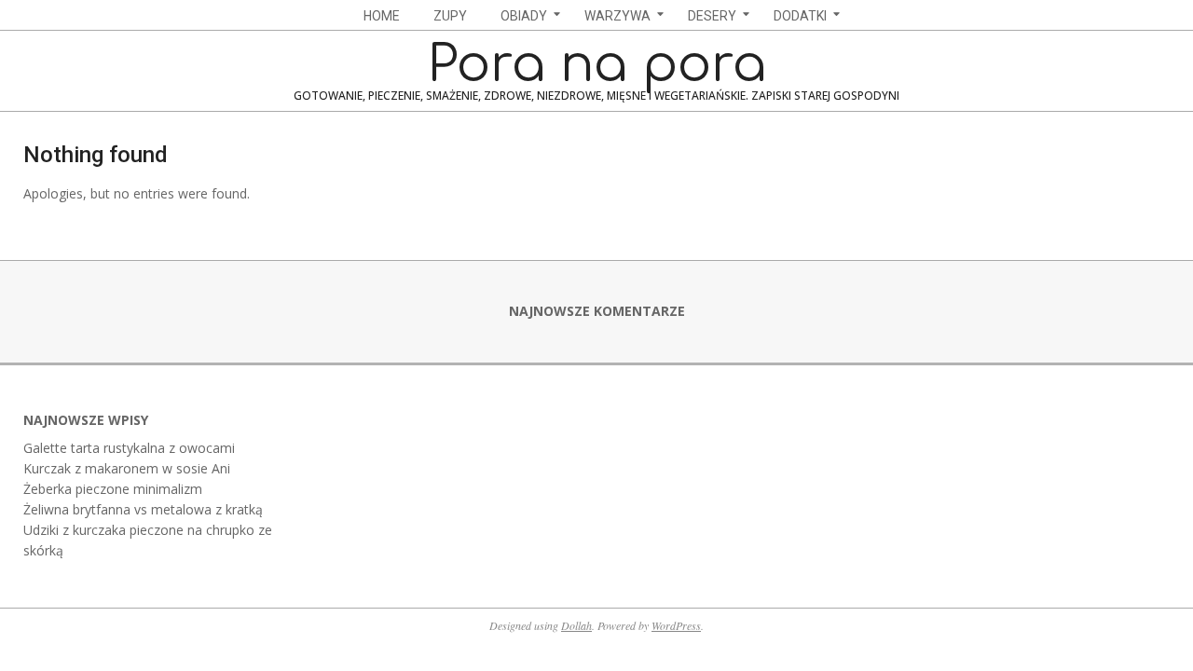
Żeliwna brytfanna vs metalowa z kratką (143, 509)
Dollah (576, 625)
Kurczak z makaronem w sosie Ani (126, 468)
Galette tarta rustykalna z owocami (129, 448)
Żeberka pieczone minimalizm (112, 489)
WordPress (676, 625)
